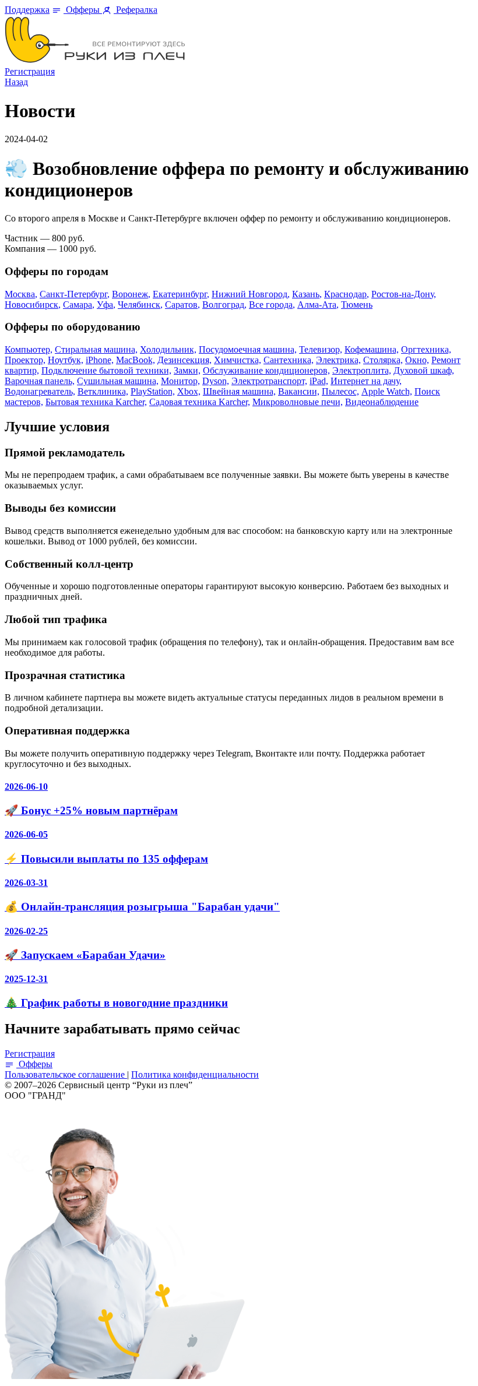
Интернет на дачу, (366, 381)
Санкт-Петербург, (75, 294)
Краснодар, (346, 294)
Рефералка (135, 10)
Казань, (307, 294)
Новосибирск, (33, 304)
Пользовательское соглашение (66, 1074)
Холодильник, (168, 349)
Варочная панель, (40, 381)
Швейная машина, (239, 391)
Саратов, (182, 304)
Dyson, (215, 381)
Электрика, (338, 360)
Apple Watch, (386, 391)
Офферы (83, 10)
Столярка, (383, 360)
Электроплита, (361, 370)
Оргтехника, (426, 349)
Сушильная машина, (118, 381)
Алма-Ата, (318, 304)
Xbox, (189, 391)
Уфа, (106, 304)
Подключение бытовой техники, (106, 370)
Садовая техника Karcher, (199, 402)
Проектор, (25, 360)
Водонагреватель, (40, 391)
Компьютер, (28, 349)
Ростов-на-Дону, (403, 294)
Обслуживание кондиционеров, (266, 370)
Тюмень (356, 304)
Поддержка (27, 10)
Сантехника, (288, 360)
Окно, (417, 360)
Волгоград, (224, 304)
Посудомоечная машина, (248, 349)
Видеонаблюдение (382, 402)
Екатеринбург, (181, 294)
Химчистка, (237, 360)
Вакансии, (298, 391)
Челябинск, (140, 304)
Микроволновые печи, (297, 402)
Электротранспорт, (269, 381)
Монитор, (180, 381)
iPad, (319, 381)
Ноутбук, (65, 360)
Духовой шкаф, (423, 370)
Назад (16, 82)
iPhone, (100, 360)
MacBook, (135, 360)
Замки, (187, 370)
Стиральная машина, (96, 349)
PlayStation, (153, 391)
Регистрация (30, 71)
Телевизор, (320, 349)
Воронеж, (131, 294)
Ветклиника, (103, 391)
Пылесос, (340, 391)
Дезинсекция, (184, 360)
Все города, (272, 304)
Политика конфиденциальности (195, 1074)
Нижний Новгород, (251, 294)
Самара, (78, 304)
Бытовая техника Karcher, (96, 402)
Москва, (21, 294)
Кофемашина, (372, 349)
